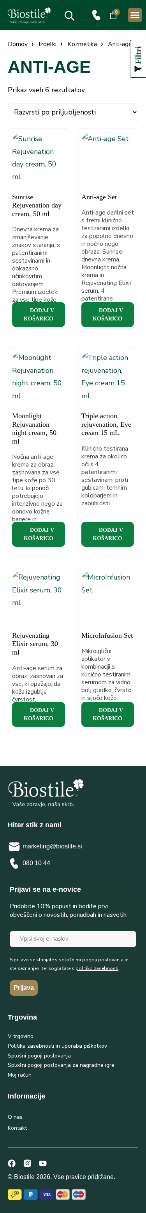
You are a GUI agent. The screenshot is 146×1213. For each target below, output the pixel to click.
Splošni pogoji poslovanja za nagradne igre (61, 1065)
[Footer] (27, 1163)
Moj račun (20, 1075)
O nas (15, 1117)
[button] (135, 15)
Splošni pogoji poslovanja (39, 1055)
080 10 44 (36, 863)
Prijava (24, 987)
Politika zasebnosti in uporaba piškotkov (57, 1046)
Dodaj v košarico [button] (39, 315)
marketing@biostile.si (52, 846)
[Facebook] (12, 1163)
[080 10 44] (96, 15)
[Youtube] (43, 1163)
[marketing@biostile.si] (14, 846)
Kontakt (17, 1128)
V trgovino (20, 1036)
